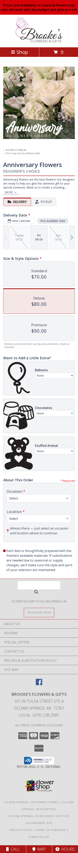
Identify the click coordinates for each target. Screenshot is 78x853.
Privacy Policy (20, 830)
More (9, 192)
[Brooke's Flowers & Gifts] (39, 41)
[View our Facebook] (39, 684)
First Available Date (52, 221)
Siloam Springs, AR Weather (30, 816)
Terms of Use (39, 837)
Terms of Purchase (51, 830)
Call (14, 849)
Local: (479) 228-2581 (39, 715)
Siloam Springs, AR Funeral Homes (31, 802)
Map (40, 849)
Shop (22, 52)
